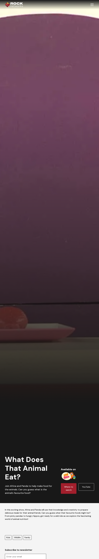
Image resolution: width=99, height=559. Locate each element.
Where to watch (68, 488)
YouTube (86, 487)
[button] (91, 5)
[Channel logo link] (68, 475)
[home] (14, 4)
